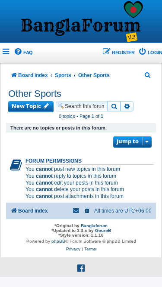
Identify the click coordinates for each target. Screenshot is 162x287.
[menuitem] (23, 52)
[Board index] (81, 22)
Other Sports (34, 93)
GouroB (103, 230)
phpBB (58, 241)
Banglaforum (94, 225)
